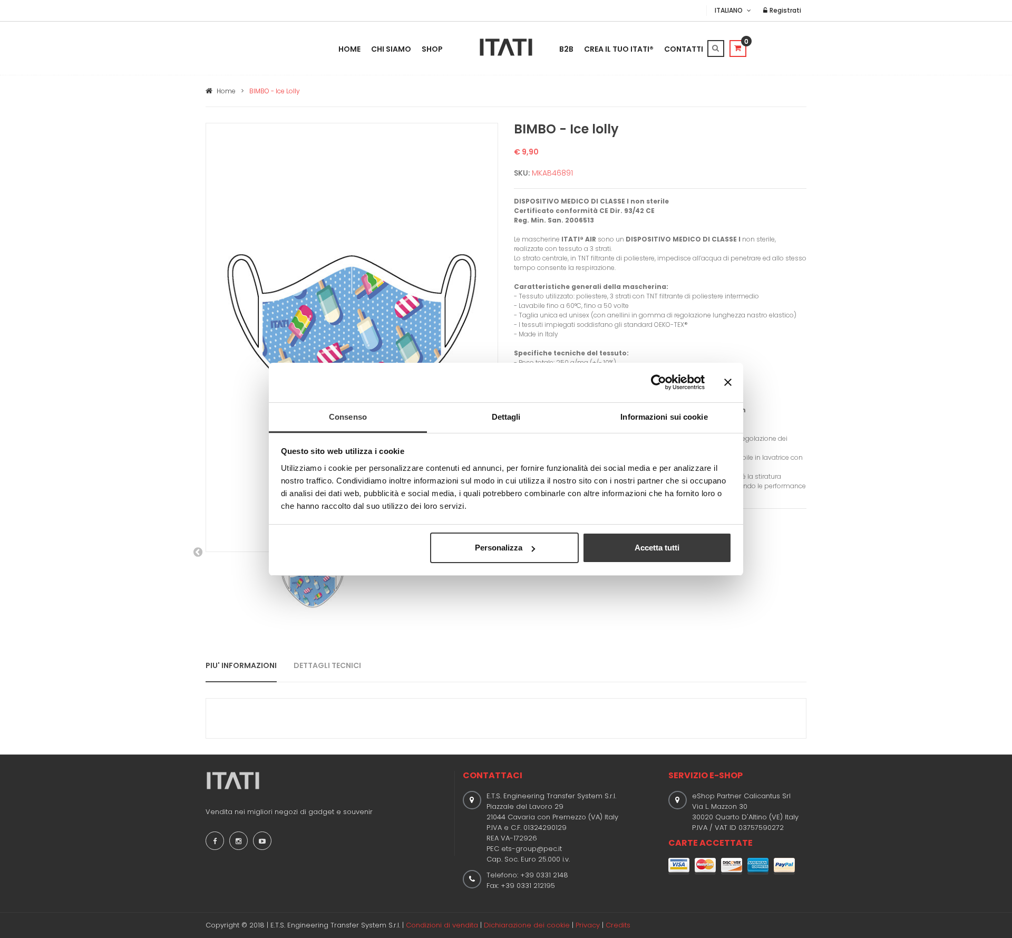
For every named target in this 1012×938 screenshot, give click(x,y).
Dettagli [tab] (506, 416)
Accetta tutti (657, 547)
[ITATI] (506, 47)
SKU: (522, 173)
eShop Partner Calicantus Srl (741, 796)
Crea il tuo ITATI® (619, 49)
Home (349, 49)
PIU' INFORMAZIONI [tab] (241, 665)
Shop (432, 49)
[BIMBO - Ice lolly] (352, 336)
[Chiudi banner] (728, 382)
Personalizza (498, 547)
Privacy (588, 925)
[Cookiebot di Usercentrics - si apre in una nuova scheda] (658, 382)
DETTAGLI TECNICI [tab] (327, 665)
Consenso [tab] (348, 416)
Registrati (784, 10)
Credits (618, 925)
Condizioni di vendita (442, 925)
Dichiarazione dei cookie (527, 925)
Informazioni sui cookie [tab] (663, 416)
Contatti (683, 49)
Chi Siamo (391, 49)
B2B (566, 49)
